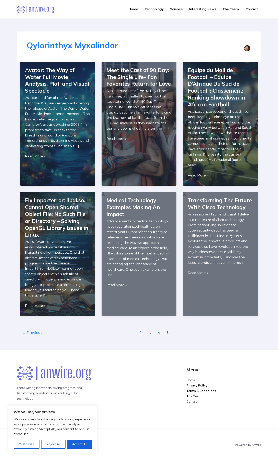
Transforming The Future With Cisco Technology (220, 204)
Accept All (79, 444)
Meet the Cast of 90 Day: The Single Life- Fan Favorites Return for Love (138, 77)
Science (176, 9)
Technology (154, 9)
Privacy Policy (196, 385)
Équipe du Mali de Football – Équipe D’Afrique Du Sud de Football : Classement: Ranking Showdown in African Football (216, 87)
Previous (32, 332)
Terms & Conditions (201, 391)
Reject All (53, 444)
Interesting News (202, 9)
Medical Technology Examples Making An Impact (133, 207)
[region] (53, 429)
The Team (231, 9)
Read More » (35, 156)
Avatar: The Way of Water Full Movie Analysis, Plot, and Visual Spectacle (57, 80)
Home (133, 9)
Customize (26, 444)
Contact (251, 9)
